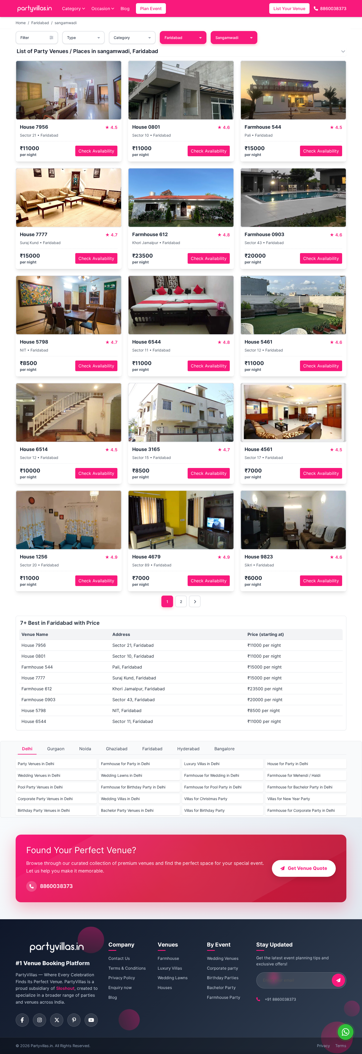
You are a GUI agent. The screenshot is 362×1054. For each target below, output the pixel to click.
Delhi (27, 748)
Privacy (323, 1045)
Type (71, 37)
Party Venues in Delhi (36, 763)
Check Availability (96, 151)
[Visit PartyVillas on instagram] (39, 1020)
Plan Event (151, 8)
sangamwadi (66, 22)
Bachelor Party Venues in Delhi (127, 810)
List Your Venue (289, 8)
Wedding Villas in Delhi (120, 798)
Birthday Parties (223, 977)
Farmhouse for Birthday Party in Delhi (133, 787)
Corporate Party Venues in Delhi (45, 798)
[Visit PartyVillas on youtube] (91, 1020)
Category (71, 8)
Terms (340, 1045)
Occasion (100, 8)
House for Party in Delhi (287, 763)
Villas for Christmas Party (205, 798)
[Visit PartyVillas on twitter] (56, 1020)
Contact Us (119, 958)
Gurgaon (55, 748)
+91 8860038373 (280, 999)
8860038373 (333, 8)
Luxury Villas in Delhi (201, 763)
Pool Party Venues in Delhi (40, 787)
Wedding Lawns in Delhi (121, 775)
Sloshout (65, 988)
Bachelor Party (221, 987)
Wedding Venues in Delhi (39, 775)
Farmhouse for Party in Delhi (125, 763)
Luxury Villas (170, 968)
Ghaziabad (116, 748)
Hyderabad (188, 748)
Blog (125, 8)
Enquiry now (120, 987)
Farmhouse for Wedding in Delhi (211, 775)
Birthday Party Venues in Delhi (44, 810)
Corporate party (222, 968)
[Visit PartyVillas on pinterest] (74, 1020)
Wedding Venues (223, 958)
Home (21, 22)
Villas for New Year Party (288, 798)
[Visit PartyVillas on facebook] (22, 1020)
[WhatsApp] (346, 1032)
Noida (85, 748)
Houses (165, 987)
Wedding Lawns (173, 977)
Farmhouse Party (223, 997)
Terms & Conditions (127, 968)
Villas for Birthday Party (204, 810)
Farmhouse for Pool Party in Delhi (212, 787)
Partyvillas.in (42, 1045)
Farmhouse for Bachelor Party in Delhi (299, 787)
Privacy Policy (121, 977)
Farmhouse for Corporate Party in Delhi (301, 810)
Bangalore (224, 748)
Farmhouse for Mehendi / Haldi (293, 775)
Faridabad (40, 22)
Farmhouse (168, 958)
